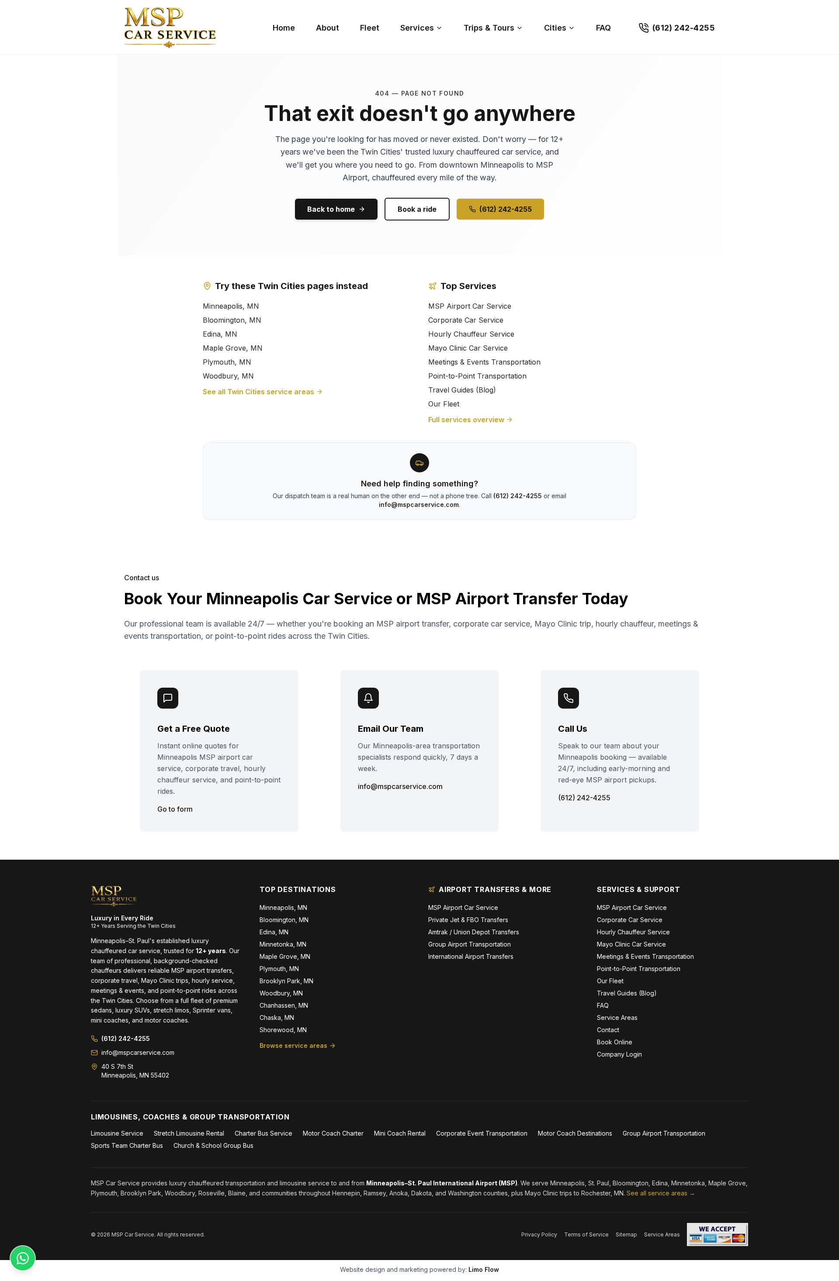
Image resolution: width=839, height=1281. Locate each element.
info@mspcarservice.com (419, 504)
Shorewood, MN (283, 1029)
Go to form (175, 809)
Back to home (331, 209)
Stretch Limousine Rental (189, 1133)
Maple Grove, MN (233, 348)
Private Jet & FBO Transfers (468, 919)
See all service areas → (661, 1193)
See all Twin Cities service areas (258, 391)
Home (284, 27)
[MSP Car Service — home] (187, 28)
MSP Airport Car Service (469, 306)
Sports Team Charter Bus (127, 1145)
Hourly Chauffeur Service (471, 334)
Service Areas (617, 1017)
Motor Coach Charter (333, 1133)
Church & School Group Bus (213, 1145)
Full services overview (466, 419)
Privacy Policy (539, 1234)
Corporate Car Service (465, 320)
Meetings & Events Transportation (484, 362)
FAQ (603, 27)
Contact (608, 1029)
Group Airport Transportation (469, 944)
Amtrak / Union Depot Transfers (473, 932)
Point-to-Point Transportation (477, 376)
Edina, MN (220, 334)
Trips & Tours (489, 27)
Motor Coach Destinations (575, 1133)
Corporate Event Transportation (481, 1133)
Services (417, 27)
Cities (555, 27)
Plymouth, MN (227, 362)
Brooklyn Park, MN (286, 981)
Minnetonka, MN (283, 944)
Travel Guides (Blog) (462, 390)
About (327, 27)
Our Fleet (443, 403)
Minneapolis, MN (231, 306)
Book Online (614, 1042)
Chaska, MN (277, 1017)
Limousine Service (117, 1133)
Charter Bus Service (263, 1133)
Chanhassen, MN (284, 1005)
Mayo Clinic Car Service (468, 348)
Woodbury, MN (228, 376)
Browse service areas (293, 1045)
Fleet (369, 27)
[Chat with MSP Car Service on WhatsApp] (22, 1258)
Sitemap (626, 1234)
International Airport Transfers (470, 956)
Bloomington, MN (232, 320)
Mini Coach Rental (400, 1133)
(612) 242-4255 (505, 209)
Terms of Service (586, 1234)
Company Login (619, 1054)
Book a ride (417, 209)
